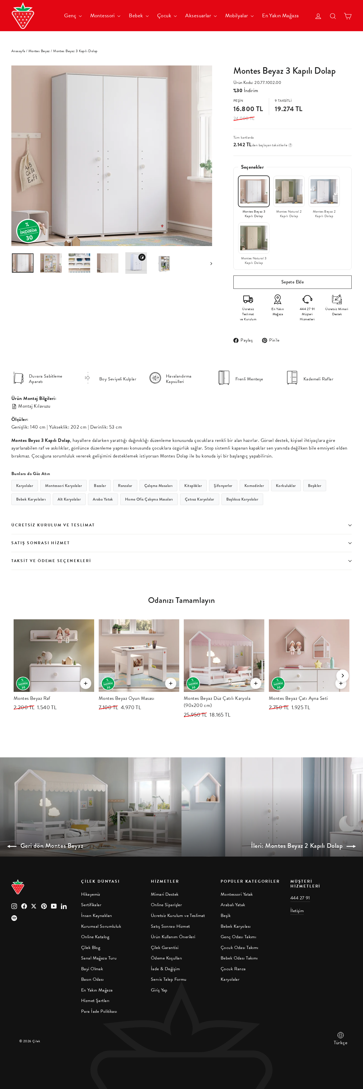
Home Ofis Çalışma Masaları (149, 499)
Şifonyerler (223, 485)
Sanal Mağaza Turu (99, 958)
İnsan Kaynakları (96, 915)
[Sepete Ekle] (85, 683)
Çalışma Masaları (158, 485)
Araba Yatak (103, 499)
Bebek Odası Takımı (239, 958)
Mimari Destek (165, 894)
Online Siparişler (166, 904)
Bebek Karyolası (235, 926)
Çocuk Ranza (233, 968)
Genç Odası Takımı (238, 936)
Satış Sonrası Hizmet (40, 543)
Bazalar (100, 485)
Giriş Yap (159, 990)
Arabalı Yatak (233, 904)
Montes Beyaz (39, 51)
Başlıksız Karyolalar (242, 499)
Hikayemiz (90, 894)
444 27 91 (300, 898)
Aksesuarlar (198, 15)
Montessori (103, 15)
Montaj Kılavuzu (33, 406)
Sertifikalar (91, 904)
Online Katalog (95, 936)
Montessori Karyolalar (63, 485)
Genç (70, 15)
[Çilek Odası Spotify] (14, 917)
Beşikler (314, 485)
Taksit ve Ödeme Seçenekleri (51, 561)
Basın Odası (92, 979)
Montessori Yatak (237, 894)
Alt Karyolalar (69, 499)
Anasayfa (18, 51)
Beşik (226, 915)
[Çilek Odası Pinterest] (44, 906)
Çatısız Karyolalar (199, 499)
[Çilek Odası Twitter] (34, 906)
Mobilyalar (237, 15)
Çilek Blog (90, 947)
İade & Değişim (165, 968)
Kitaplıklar (193, 485)
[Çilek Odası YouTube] (54, 906)
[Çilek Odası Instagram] (14, 906)
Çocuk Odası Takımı (239, 947)
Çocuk (165, 15)
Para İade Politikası (99, 1011)
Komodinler (254, 485)
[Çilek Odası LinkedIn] (64, 906)
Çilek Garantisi (164, 947)
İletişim (297, 910)
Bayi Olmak (92, 968)
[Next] (342, 675)
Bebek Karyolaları (31, 499)
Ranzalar (125, 485)
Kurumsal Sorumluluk (101, 926)
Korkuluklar (286, 485)
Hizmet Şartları (95, 1000)
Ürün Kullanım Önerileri (173, 936)
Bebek (136, 15)
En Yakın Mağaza (280, 15)
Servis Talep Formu (169, 979)
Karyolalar (24, 485)
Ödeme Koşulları (166, 958)
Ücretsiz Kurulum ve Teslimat (53, 525)
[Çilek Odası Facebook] (24, 906)
